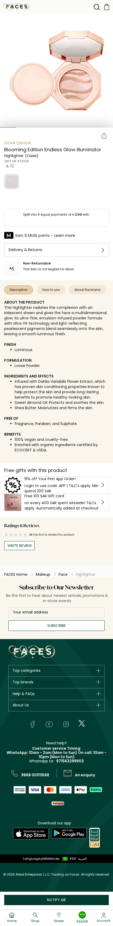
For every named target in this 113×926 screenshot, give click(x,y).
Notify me (56, 900)
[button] (68, 858)
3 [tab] (40, 127)
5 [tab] (73, 127)
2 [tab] (24, 127)
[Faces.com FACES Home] (16, 6)
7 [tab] (105, 127)
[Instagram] (66, 724)
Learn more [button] (64, 235)
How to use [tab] (51, 289)
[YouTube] (49, 724)
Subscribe (56, 625)
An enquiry (85, 775)
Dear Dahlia (17, 143)
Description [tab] (19, 289)
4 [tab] (56, 127)
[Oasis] (11, 181)
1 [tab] (8, 127)
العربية (82, 858)
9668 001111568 (35, 775)
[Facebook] (32, 724)
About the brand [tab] (87, 289)
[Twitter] (82, 723)
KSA (73, 858)
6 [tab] (89, 127)
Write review (19, 545)
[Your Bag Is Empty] (107, 6)
